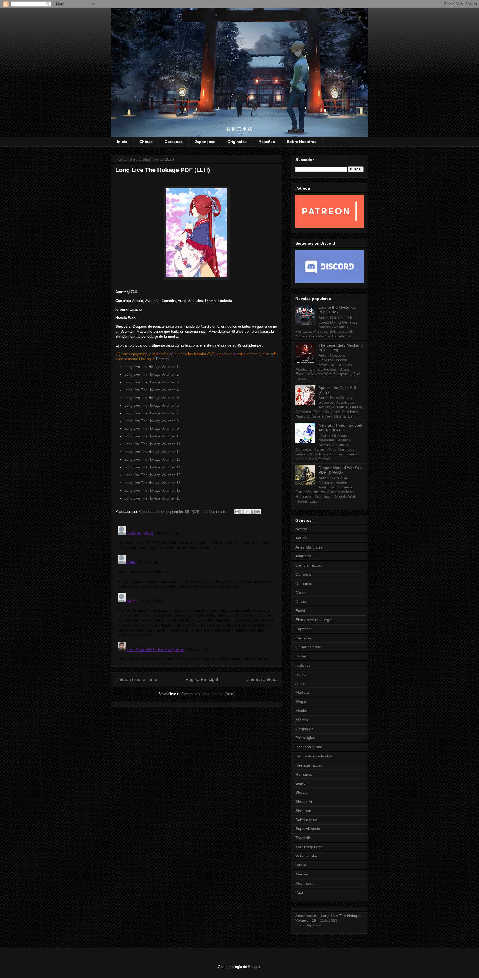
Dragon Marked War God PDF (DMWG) (341, 470)
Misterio (302, 720)
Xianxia (301, 874)
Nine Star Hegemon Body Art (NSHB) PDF (341, 427)
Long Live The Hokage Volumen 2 (151, 374)
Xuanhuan (304, 883)
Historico (303, 665)
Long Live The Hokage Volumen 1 (151, 367)
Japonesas (205, 141)
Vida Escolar (306, 856)
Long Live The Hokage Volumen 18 (152, 498)
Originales (237, 141)
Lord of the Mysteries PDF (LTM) (337, 309)
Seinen (301, 783)
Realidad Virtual (309, 747)
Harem (301, 656)
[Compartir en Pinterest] (258, 511)
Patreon (162, 359)
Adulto (301, 538)
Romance (303, 774)
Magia (300, 701)
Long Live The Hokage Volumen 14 (152, 467)
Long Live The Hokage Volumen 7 (151, 413)
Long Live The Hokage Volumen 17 (152, 490)
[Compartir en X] (247, 511)
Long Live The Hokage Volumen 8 (151, 421)
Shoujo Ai (303, 801)
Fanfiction (304, 629)
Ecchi (300, 610)
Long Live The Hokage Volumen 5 (151, 398)
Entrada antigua (262, 679)
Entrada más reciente (136, 679)
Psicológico (305, 738)
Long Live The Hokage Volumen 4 (151, 390)
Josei (300, 683)
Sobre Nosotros (302, 141)
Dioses (301, 592)
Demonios (304, 583)
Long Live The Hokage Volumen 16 (152, 483)
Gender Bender (309, 647)
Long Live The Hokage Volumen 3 (151, 382)
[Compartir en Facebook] (253, 511)
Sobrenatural (306, 820)
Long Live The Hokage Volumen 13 (152, 459)
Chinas (146, 141)
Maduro (302, 692)
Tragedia (303, 838)
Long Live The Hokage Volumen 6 (151, 405)
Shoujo (301, 792)
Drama (301, 601)
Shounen (303, 810)
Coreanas (174, 141)
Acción (301, 529)
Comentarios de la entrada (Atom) (208, 694)
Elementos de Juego (313, 620)
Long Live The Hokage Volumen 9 (151, 428)
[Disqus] (196, 593)
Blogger (254, 967)
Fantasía (303, 638)
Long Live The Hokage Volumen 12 (152, 452)
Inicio (122, 141)
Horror (301, 674)
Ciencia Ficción (308, 565)
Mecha (301, 710)
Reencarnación (308, 765)
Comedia (303, 574)
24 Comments (215, 512)
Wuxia (300, 865)
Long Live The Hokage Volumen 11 (152, 444)
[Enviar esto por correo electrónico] (237, 511)
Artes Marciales (309, 547)
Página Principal (201, 679)
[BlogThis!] (242, 511)
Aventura (303, 556)
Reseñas (267, 141)
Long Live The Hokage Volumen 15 (152, 475)
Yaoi (299, 892)
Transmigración (309, 847)
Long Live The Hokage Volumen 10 (152, 436)
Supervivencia (307, 828)
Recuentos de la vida (313, 756)
